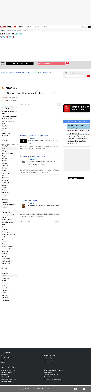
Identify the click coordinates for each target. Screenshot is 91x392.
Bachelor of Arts (7, 119)
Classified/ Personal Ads (51, 374)
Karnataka (5, 254)
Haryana (4, 244)
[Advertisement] (45, 12)
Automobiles (47, 377)
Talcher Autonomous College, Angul (34, 135)
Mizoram (4, 271)
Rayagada (5, 200)
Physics (4, 138)
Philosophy (5, 136)
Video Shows (4, 374)
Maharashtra (6, 263)
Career (37, 27)
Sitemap (3, 362)
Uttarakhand (6, 297)
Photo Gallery (48, 372)
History (4, 131)
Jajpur (4, 175)
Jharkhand (5, 251)
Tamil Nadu (5, 288)
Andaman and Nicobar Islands (8, 216)
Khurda (4, 187)
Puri (3, 197)
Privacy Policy (48, 358)
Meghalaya (5, 268)
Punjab (4, 280)
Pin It (15, 88)
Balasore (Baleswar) (8, 153)
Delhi (3, 237)
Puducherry (5, 278)
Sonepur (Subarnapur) (8, 204)
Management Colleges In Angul (77, 138)
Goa (3, 239)
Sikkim (4, 285)
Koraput (4, 190)
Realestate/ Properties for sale (52, 379)
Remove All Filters (8, 106)
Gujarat (4, 241)
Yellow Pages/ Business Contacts (53, 370)
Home (21, 27)
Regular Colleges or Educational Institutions (16, 72)
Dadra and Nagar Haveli (9, 234)
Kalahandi (5, 180)
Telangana (5, 290)
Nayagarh (5, 195)
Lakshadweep (6, 258)
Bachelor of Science (8, 121)
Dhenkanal (5, 165)
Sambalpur (5, 202)
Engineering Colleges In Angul (76, 136)
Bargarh (4, 156)
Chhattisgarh (6, 232)
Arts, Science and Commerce (42, 72)
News (29, 27)
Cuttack (4, 163)
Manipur (4, 266)
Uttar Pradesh (6, 295)
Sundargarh (5, 207)
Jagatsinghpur (6, 173)
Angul (3, 148)
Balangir (4, 151)
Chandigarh (5, 229)
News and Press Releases (8, 370)
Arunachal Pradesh (7, 222)
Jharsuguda (5, 178)
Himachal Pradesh (7, 246)
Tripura (4, 293)
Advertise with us (5, 358)
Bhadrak (4, 158)
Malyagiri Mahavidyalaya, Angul (32, 156)
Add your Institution (45, 63)
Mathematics (6, 133)
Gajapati (4, 168)
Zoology (4, 140)
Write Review (33, 138)
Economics (5, 128)
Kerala (4, 256)
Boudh (4, 161)
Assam (4, 224)
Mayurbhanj (5, 192)
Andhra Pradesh (7, 219)
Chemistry (5, 126)
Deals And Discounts (7, 381)
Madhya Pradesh (7, 261)
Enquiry (3, 360)
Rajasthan (5, 283)
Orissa (4, 276)
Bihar (3, 227)
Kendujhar (5, 185)
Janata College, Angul (28, 200)
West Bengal (5, 300)
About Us (3, 355)
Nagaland (5, 273)
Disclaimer (47, 362)
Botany (4, 123)
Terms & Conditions (49, 355)
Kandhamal (5, 182)
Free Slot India (48, 360)
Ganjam (4, 170)
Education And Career (7, 372)
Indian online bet (5, 377)
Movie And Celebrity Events (8, 379)
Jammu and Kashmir (8, 249)
